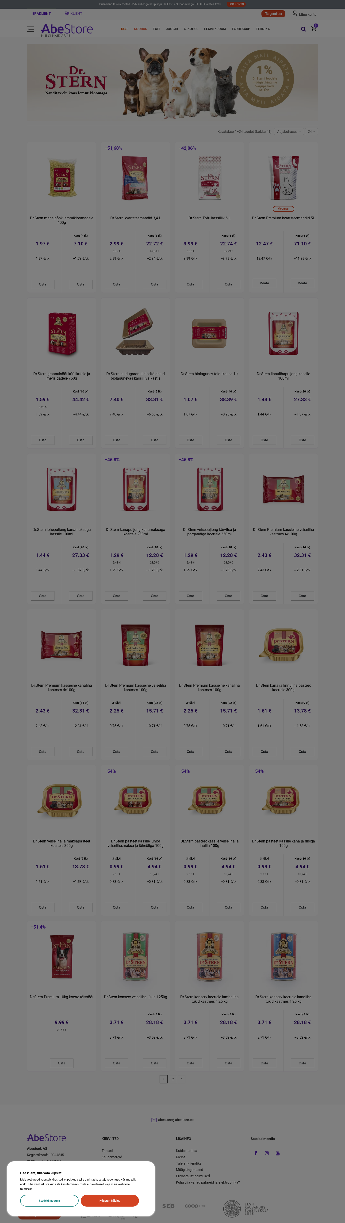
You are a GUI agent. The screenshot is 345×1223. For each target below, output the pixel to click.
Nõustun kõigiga (110, 1200)
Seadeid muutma (49, 1200)
